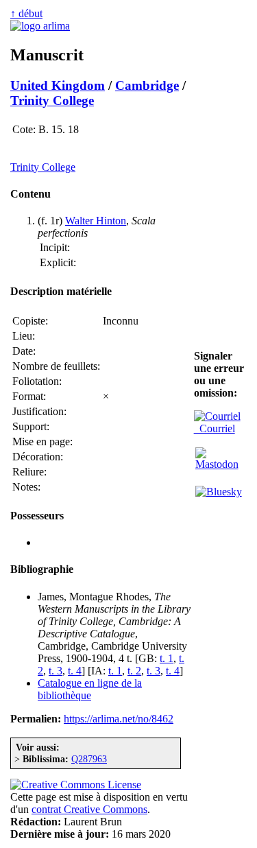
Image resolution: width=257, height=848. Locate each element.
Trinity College (52, 100)
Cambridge (147, 85)
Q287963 (89, 758)
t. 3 (55, 670)
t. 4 (75, 670)
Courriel (214, 428)
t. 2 (134, 670)
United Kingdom (57, 85)
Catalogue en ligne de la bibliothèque (90, 689)
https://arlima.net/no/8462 (118, 719)
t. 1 (166, 658)
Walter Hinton (95, 220)
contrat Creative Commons (89, 809)
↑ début (26, 13)
